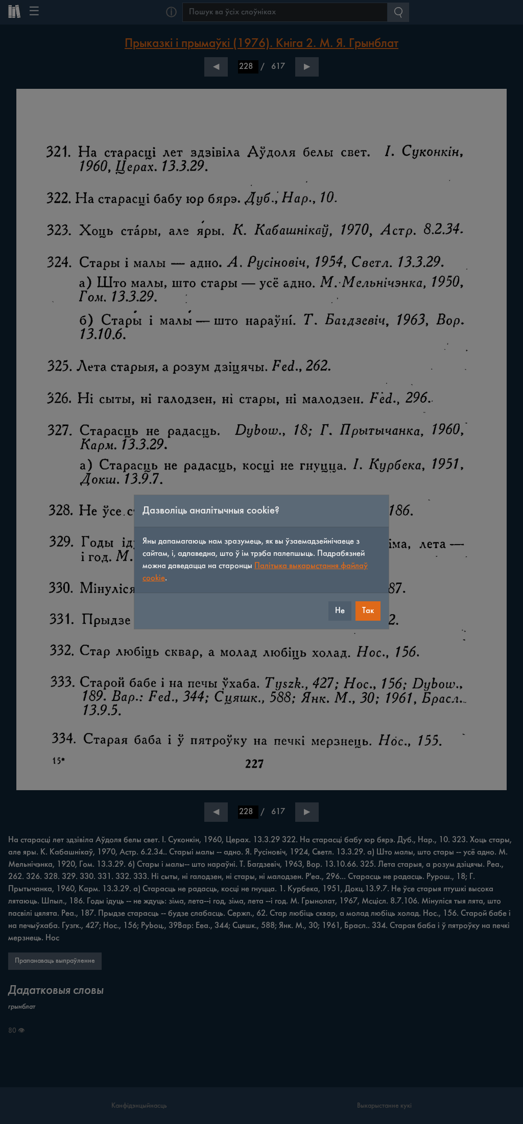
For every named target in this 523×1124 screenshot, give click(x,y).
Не (340, 611)
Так (368, 611)
